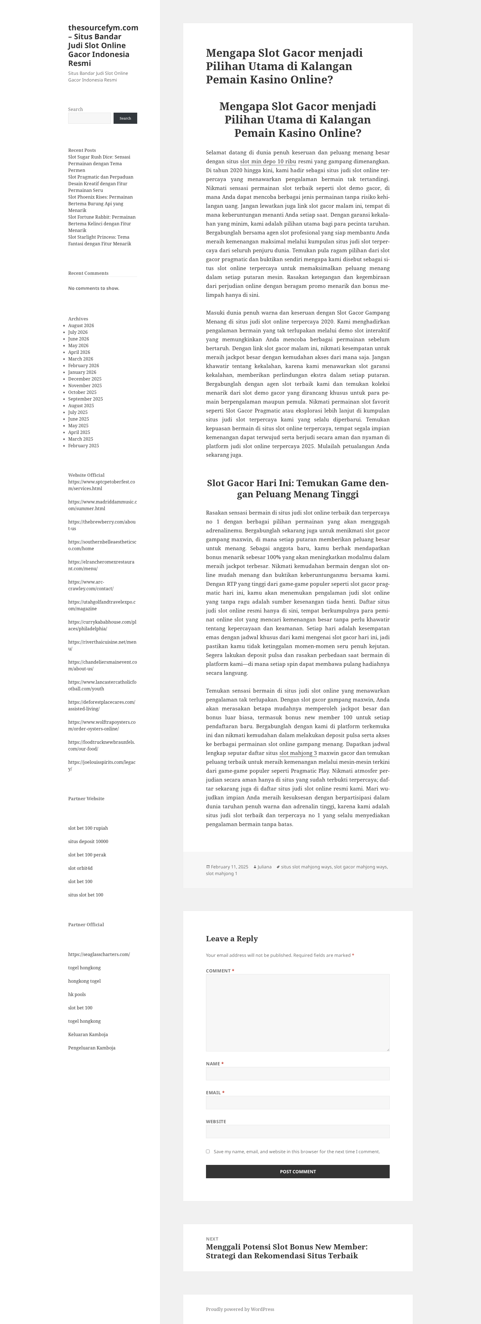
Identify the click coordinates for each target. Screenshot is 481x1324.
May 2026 (78, 345)
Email (215, 1093)
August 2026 (81, 325)
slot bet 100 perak (87, 855)
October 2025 (82, 392)
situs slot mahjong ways (306, 867)
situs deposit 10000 (88, 841)
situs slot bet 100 (85, 895)
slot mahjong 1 (221, 873)
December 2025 (85, 379)
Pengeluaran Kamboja (92, 1048)
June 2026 (78, 339)
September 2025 (85, 399)
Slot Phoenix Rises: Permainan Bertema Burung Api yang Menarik (100, 203)
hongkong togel (84, 981)
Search (75, 109)
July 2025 (78, 412)
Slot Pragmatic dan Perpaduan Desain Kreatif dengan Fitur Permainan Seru (100, 183)
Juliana (265, 867)
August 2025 (81, 405)
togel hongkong (84, 968)
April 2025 (79, 432)
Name (215, 1064)
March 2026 (80, 359)
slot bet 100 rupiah (88, 828)
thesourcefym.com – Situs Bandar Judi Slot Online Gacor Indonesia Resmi (103, 45)
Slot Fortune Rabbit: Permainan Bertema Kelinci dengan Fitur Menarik (102, 223)
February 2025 (83, 446)
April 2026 (79, 352)
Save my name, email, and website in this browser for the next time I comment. (297, 1151)
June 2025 (78, 419)
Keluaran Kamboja (88, 1034)
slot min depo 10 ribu (268, 161)
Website (216, 1121)
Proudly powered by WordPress (240, 1309)
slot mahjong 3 (298, 753)
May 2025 (78, 426)
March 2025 (80, 439)
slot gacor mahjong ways (360, 867)
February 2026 (83, 365)
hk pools (77, 994)
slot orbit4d (80, 868)
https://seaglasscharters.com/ (99, 954)
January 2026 (82, 372)
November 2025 (85, 385)
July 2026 (78, 332)
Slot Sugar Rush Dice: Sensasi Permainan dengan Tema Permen (99, 163)
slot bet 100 (80, 881)
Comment (220, 971)
